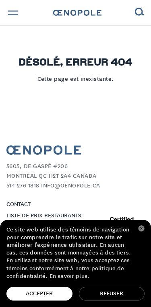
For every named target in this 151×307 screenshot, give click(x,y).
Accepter (39, 293)
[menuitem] (77, 13)
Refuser (111, 293)
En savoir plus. (69, 276)
